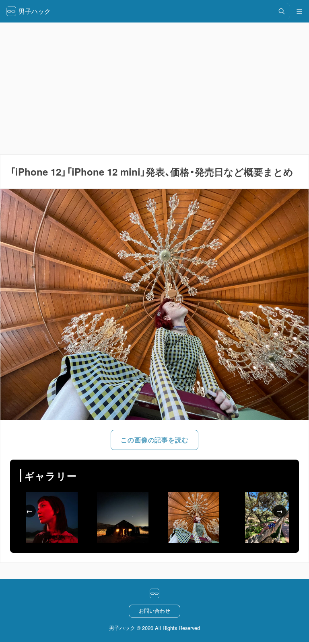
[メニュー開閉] (299, 11)
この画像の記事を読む (154, 439)
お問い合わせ (154, 610)
